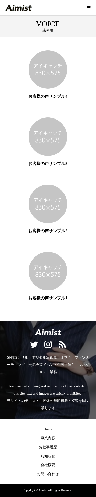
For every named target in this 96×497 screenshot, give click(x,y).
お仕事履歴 (48, 447)
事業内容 (48, 438)
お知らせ (48, 456)
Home (48, 429)
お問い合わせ (48, 474)
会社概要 (48, 465)
